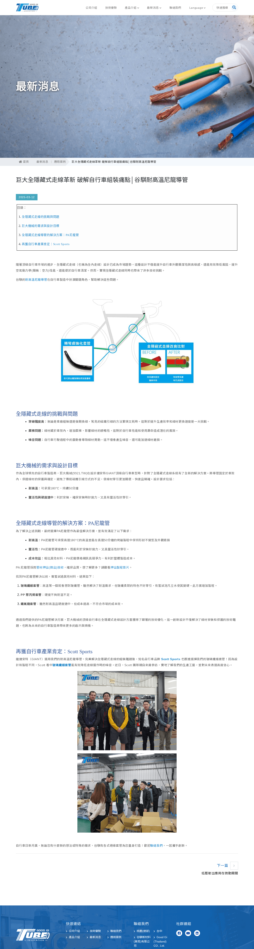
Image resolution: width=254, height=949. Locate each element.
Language (196, 7)
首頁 (25, 161)
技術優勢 (111, 7)
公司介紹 (91, 7)
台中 (159, 931)
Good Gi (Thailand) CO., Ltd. (160, 941)
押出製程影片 (120, 567)
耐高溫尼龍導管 (36, 279)
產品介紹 (131, 7)
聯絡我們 (175, 7)
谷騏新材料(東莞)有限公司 (142, 941)
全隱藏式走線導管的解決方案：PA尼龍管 (50, 235)
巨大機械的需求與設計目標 (40, 225)
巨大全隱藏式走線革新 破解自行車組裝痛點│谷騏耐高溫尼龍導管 (114, 161)
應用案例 (60, 161)
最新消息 (153, 7)
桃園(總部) (143, 931)
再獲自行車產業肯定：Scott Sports (46, 244)
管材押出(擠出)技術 (50, 567)
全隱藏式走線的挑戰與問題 (40, 216)
